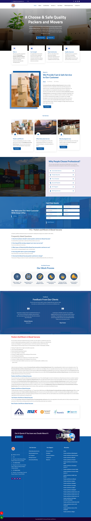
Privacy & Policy (49, 451)
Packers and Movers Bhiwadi (69, 457)
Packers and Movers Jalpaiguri (70, 483)
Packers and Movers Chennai (69, 459)
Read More (17, 148)
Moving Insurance (32, 457)
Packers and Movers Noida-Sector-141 (71, 491)
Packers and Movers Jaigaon (69, 481)
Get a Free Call (41, 37)
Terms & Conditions (50, 455)
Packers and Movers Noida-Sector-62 (71, 496)
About (39, 5)
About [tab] (44, 81)
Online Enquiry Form (68, 5)
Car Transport (32, 455)
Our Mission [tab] (49, 81)
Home (35, 5)
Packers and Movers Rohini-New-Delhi (71, 502)
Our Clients (60, 5)
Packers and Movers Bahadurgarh (70, 453)
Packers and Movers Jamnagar (70, 485)
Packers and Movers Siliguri (69, 511)
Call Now (15, 216)
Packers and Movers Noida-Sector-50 (71, 494)
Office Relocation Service (34, 451)
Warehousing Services (33, 453)
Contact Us (77, 5)
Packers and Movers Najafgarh (70, 489)
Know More (47, 106)
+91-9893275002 (16, 462)
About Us (48, 459)
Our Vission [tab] (56, 81)
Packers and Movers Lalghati (69, 487)
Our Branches (46, 5)
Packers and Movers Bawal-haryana (71, 455)
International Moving (33, 459)
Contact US (50, 37)
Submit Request (50, 222)
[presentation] (2, 29)
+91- (28, 1)
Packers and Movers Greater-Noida (71, 469)
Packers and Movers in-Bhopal (70, 479)
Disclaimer (48, 453)
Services (53, 5)
